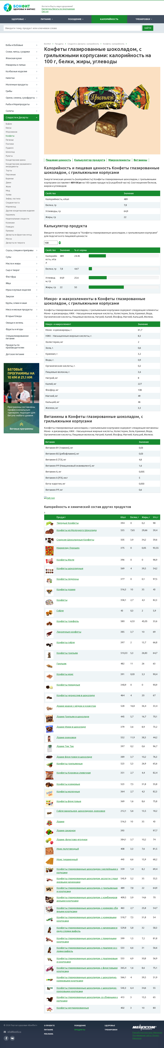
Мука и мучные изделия (18, 290)
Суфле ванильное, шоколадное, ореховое (81, 811)
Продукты (79, 1030)
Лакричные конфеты (69, 631)
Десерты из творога (15, 243)
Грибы (9, 91)
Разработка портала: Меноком (147, 1032)
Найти (147, 28)
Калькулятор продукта (89, 160)
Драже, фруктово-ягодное (72, 839)
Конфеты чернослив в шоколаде (76, 695)
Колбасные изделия (16, 71)
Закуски (10, 296)
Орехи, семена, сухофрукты (20, 97)
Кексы (8, 128)
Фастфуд (11, 276)
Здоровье (18, 19)
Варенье (10, 179)
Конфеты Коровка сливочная (74, 772)
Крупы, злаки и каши (16, 303)
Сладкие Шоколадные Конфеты (75, 539)
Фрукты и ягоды (14, 329)
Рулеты (9, 156)
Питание (46, 19)
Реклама (48, 1034)
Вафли (9, 124)
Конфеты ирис (65, 674)
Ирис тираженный (67, 859)
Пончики (10, 144)
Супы (8, 257)
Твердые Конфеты (68, 523)
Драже (60, 821)
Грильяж (61, 663)
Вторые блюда (14, 316)
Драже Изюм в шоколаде (71, 726)
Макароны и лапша (15, 65)
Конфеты (10, 136)
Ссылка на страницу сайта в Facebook (6, 1038)
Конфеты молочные (68, 791)
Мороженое (11, 132)
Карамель (10, 215)
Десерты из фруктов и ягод (19, 235)
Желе (8, 187)
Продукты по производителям (15, 346)
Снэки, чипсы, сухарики (18, 51)
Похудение (75, 19)
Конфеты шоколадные (70, 568)
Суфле (60, 610)
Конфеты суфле (66, 642)
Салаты (10, 111)
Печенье (10, 140)
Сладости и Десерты (17, 117)
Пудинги (9, 148)
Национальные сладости (17, 219)
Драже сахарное (66, 830)
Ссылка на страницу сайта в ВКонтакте (12, 1038)
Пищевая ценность (58, 160)
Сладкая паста (13, 203)
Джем (8, 183)
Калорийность (109, 19)
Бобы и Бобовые (14, 45)
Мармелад (11, 207)
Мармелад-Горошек (68, 547)
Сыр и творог (13, 270)
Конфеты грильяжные (70, 763)
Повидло (10, 227)
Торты (9, 170)
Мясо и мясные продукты (19, 309)
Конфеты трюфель (68, 621)
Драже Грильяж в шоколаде (73, 716)
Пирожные (11, 174)
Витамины (140, 160)
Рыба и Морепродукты (18, 104)
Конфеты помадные (68, 684)
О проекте (49, 1025)
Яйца (8, 283)
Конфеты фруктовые (69, 801)
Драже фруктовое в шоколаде (74, 756)
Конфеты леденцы (68, 579)
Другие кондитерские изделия (20, 211)
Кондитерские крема (15, 160)
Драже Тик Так (65, 746)
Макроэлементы (119, 160)
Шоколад (10, 152)
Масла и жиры (13, 263)
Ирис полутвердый (68, 848)
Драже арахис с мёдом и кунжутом (76, 706)
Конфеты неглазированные (73, 1007)
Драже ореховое (66, 737)
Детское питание (15, 354)
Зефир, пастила (13, 199)
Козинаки (10, 223)
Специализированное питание (17, 337)
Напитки (10, 78)
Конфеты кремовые (68, 784)
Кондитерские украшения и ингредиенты (18, 165)
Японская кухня (14, 58)
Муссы (9, 239)
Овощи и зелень (14, 322)
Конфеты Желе (65, 559)
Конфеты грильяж (67, 653)
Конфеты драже (66, 589)
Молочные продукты (17, 84)
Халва (8, 195)
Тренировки (143, 19)
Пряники (10, 231)
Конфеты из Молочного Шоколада (77, 530)
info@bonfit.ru (14, 1032)
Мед (8, 191)
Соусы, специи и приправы (19, 250)
